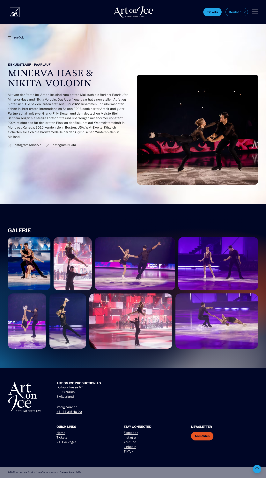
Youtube (130, 442)
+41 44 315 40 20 (69, 411)
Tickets (61, 437)
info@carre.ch (67, 407)
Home (60, 432)
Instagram (131, 437)
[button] (236, 12)
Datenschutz (67, 472)
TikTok (128, 451)
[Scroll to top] (257, 469)
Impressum (52, 472)
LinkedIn (130, 446)
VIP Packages (66, 442)
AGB (78, 472)
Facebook (131, 432)
